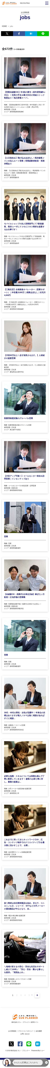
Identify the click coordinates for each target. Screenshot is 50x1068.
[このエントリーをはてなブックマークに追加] (31, 33)
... (32, 994)
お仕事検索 (12, 1031)
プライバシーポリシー (25, 1031)
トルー (42, 1050)
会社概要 (39, 1031)
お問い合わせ (25, 1034)
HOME (4, 26)
